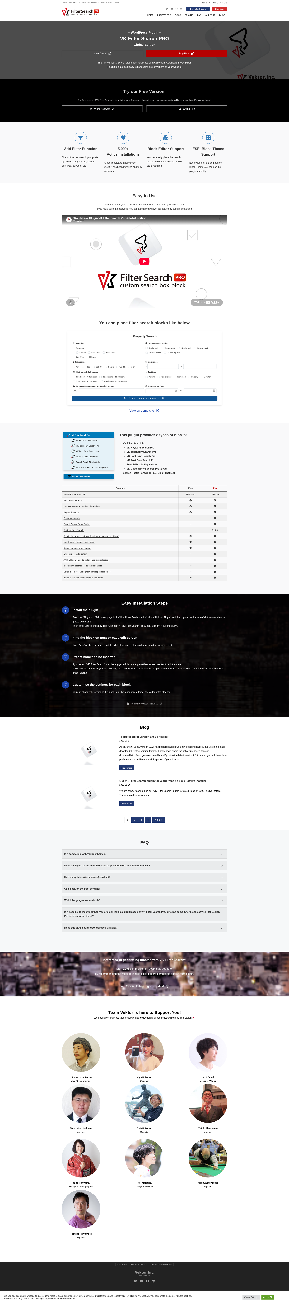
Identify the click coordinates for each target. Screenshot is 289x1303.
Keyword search (71, 512)
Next (158, 820)
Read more (126, 768)
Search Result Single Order (77, 524)
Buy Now (219, 9)
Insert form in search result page (79, 542)
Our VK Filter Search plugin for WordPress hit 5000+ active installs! (162, 780)
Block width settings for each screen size (83, 566)
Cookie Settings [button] (251, 1297)
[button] (102, 53)
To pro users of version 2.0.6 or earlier (143, 736)
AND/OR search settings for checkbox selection (86, 560)
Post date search (72, 518)
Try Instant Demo (198, 9)
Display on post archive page (77, 548)
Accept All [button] (267, 1297)
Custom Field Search (74, 530)
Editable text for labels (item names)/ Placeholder (87, 572)
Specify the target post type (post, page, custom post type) (91, 536)
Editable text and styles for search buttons (83, 577)
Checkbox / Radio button (75, 554)
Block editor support (73, 500)
